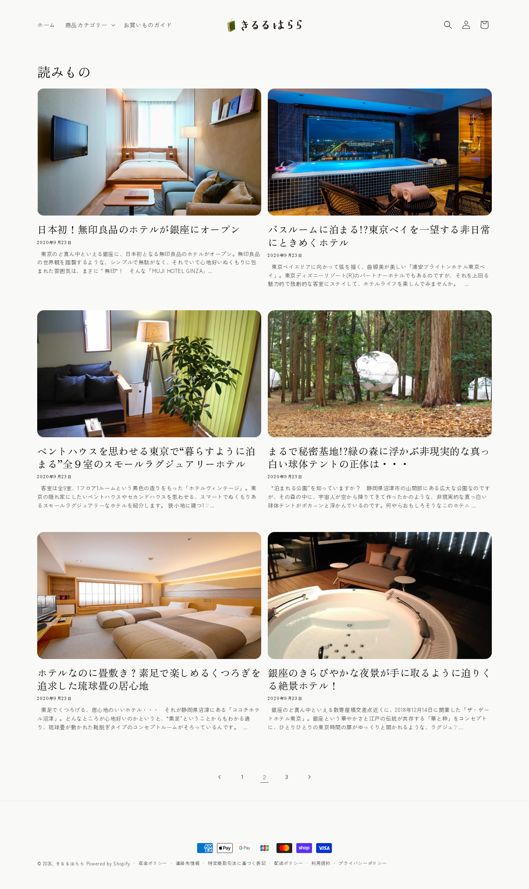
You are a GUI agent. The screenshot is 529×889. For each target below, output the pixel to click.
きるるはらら (70, 863)
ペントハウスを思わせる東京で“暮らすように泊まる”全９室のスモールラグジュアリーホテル (146, 457)
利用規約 (321, 863)
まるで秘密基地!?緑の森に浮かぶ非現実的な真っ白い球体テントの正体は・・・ (379, 457)
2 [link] (265, 776)
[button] (89, 25)
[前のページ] (220, 777)
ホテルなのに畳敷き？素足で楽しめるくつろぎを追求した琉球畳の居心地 (149, 679)
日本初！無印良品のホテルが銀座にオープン (139, 229)
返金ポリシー (152, 863)
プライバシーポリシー (362, 863)
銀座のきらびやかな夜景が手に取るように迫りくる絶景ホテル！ (379, 679)
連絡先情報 (188, 863)
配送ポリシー (288, 863)
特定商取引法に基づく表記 (237, 863)
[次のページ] (309, 777)
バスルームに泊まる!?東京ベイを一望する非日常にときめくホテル (379, 235)
